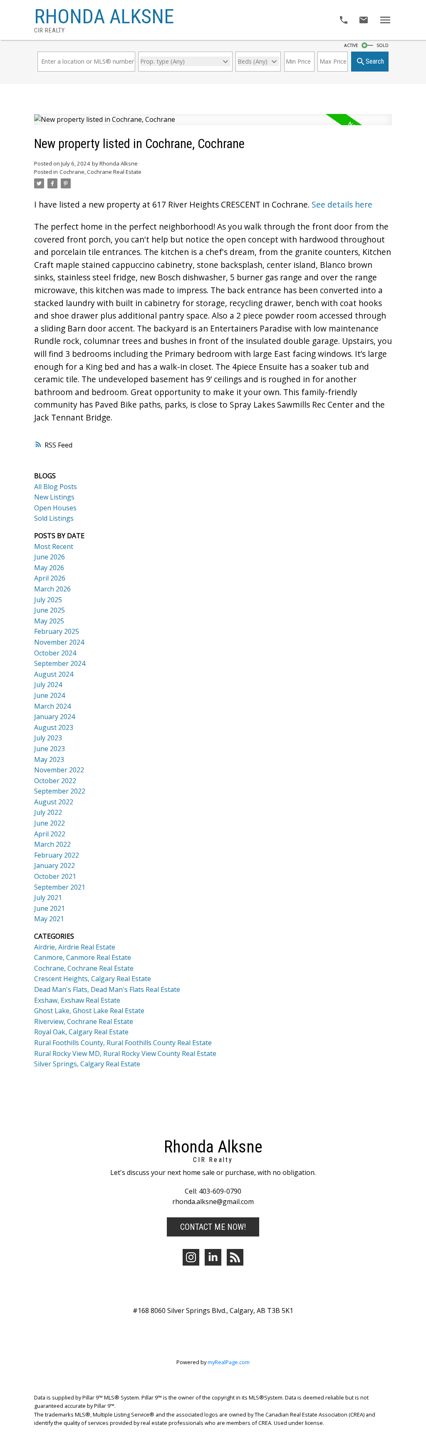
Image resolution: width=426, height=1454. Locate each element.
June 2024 (49, 695)
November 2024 (59, 642)
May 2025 (49, 621)
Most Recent (53, 546)
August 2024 (53, 674)
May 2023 (49, 759)
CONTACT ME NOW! (213, 1227)
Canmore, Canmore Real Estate (82, 957)
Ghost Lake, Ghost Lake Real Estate (89, 1010)
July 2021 (48, 897)
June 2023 (49, 748)
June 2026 (49, 556)
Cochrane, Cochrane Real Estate (100, 172)
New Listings (54, 497)
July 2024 (48, 684)
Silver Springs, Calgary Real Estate (87, 1063)
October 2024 (55, 653)
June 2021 (49, 908)
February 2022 (56, 855)
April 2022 (49, 833)
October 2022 (55, 780)
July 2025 (48, 599)
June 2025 (49, 610)
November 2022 (59, 769)
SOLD (382, 45)
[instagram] (191, 1257)
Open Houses (55, 507)
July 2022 (48, 812)
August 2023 (53, 727)
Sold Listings (54, 518)
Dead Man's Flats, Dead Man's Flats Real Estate (107, 989)
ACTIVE (351, 45)
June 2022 (49, 823)
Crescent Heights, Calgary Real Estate (92, 978)
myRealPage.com (229, 1362)
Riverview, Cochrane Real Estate (83, 1021)
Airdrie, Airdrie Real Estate (74, 947)
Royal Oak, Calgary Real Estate (81, 1031)
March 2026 (52, 588)
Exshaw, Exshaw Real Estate (77, 1000)
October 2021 (55, 876)
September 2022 (59, 791)
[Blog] (235, 1257)
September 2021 (59, 887)
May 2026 (49, 567)
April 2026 (49, 578)
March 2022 (52, 844)
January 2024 (54, 716)
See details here (342, 204)
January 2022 (54, 865)
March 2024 (52, 706)
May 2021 (49, 918)
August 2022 (53, 801)
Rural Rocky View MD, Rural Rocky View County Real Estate (125, 1053)
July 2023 (48, 737)
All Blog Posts (55, 486)
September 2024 (59, 663)
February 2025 (56, 631)
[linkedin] (213, 1257)
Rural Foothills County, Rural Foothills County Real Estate (123, 1042)
